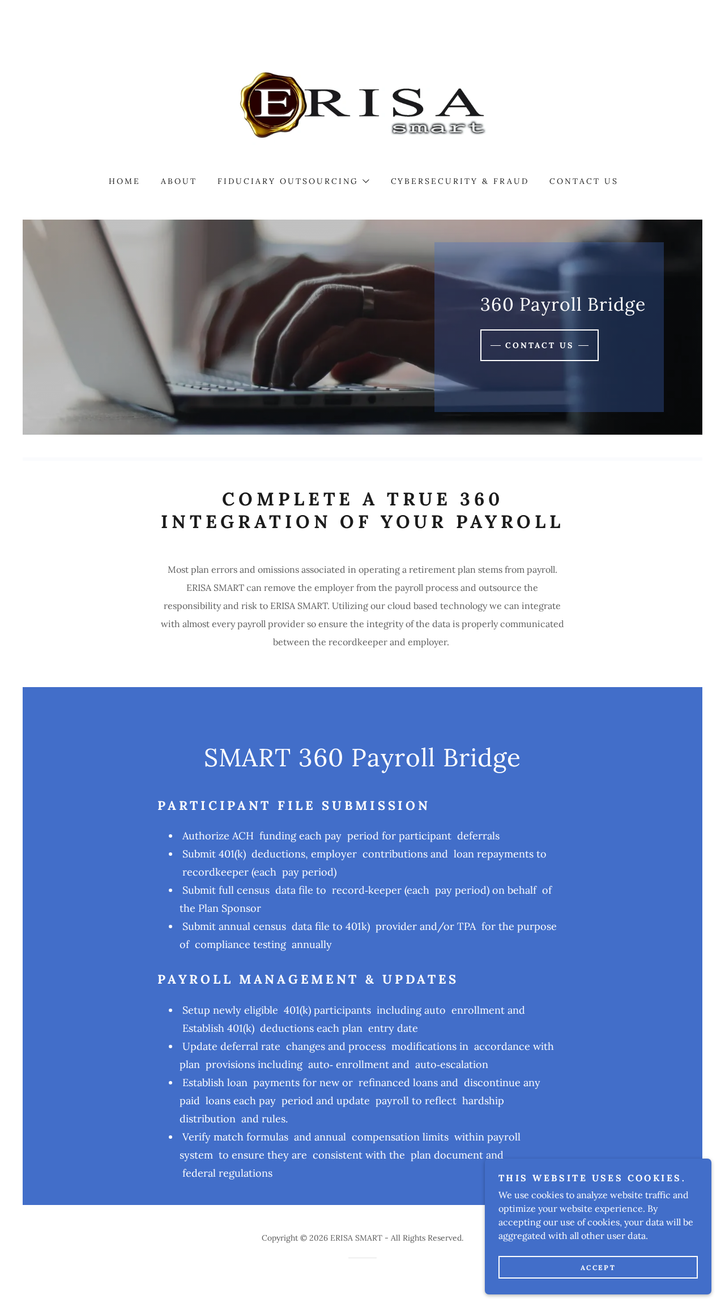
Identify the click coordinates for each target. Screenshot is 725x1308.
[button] (292, 181)
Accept (598, 1267)
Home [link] (124, 181)
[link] (362, 103)
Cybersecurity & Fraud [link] (460, 181)
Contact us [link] (584, 181)
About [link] (179, 181)
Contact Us (539, 345)
